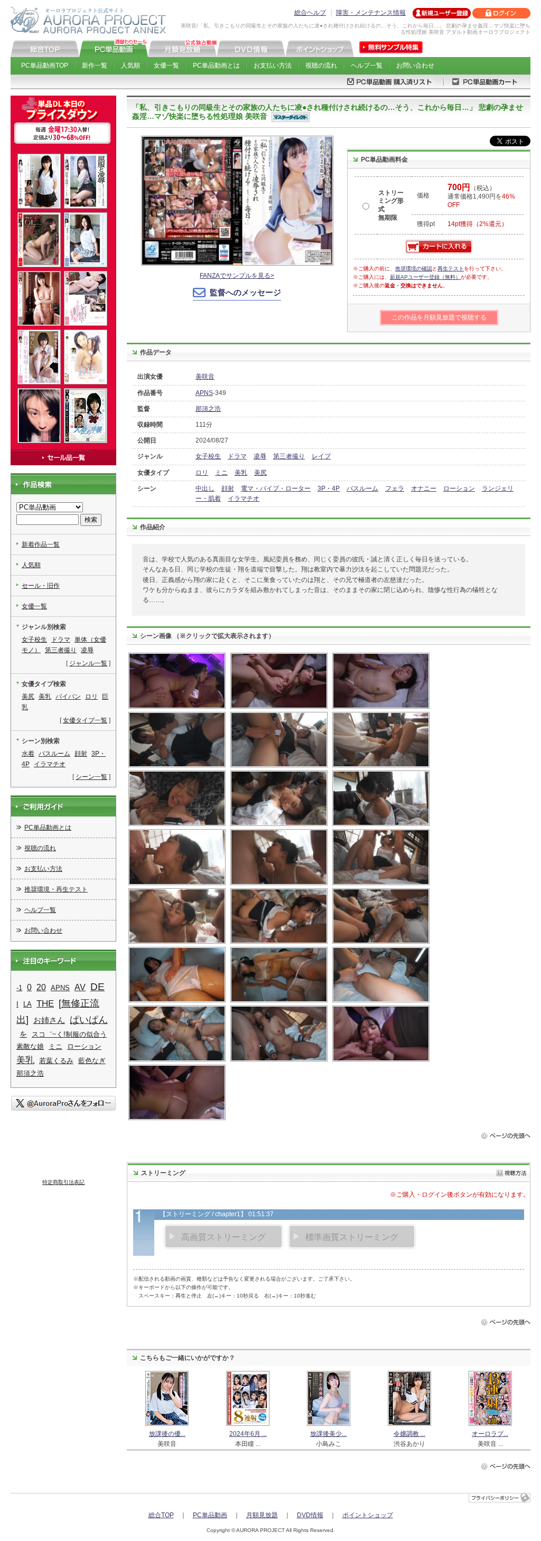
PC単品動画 (210, 1515)
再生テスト (450, 268)
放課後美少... (328, 1433)
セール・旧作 (41, 585)
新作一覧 (94, 65)
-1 (19, 988)
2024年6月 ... (248, 1433)
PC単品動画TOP (44, 65)
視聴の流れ (321, 65)
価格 (423, 195)
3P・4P (329, 488)
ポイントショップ (367, 1515)
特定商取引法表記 (63, 1182)
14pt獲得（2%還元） (477, 224)
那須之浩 (208, 408)
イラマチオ (243, 498)
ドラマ (237, 456)
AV (80, 987)
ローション (459, 488)
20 (41, 987)
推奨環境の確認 (413, 268)
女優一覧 (166, 65)
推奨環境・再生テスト (56, 889)
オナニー (423, 488)
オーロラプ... (490, 1433)
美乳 (241, 472)
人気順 (130, 65)
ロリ (201, 472)
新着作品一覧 (41, 544)
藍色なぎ (92, 1061)
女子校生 (208, 456)
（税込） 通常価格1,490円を (481, 196)
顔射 (227, 488)
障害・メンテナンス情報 (371, 12)
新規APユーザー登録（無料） (425, 277)
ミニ (221, 472)
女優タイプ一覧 (85, 720)
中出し (204, 488)
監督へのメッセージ (245, 292)
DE (97, 986)
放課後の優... (167, 1433)
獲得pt (426, 224)
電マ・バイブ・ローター (276, 488)
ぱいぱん (89, 1019)
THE (45, 1004)
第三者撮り (289, 456)
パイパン (68, 696)
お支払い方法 (273, 65)
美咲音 (204, 376)
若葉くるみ (56, 1061)
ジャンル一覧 (88, 663)
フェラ (394, 488)
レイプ (321, 456)
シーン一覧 (91, 777)
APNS (204, 393)
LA (27, 1004)
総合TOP (161, 1515)
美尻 (260, 472)
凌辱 (260, 456)
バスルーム (362, 488)
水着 (28, 753)
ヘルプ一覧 (367, 65)
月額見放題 (262, 1515)
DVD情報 (310, 1515)
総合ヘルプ (310, 12)
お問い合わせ (415, 65)
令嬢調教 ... (409, 1433)
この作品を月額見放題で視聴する (439, 317)
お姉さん (49, 1020)
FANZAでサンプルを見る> (237, 275)
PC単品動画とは (216, 65)
